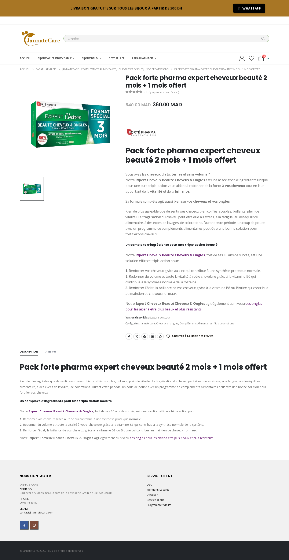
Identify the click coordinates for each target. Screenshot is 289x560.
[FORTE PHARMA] (141, 130)
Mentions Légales (158, 489)
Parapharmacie (142, 58)
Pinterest (144, 336)
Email (152, 336)
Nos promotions (224, 323)
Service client (155, 500)
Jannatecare (148, 323)
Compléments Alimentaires (196, 323)
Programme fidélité (159, 505)
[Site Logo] (40, 38)
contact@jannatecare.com (37, 512)
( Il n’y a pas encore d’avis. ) (161, 92)
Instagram (34, 525)
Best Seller (117, 58)
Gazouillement (136, 336)
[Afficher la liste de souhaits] (251, 58)
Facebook (128, 336)
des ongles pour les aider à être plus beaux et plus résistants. (172, 438)
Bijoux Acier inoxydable (55, 58)
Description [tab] (29, 351)
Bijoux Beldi (90, 58)
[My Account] (241, 58)
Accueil (25, 58)
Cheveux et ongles (167, 323)
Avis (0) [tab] (50, 351)
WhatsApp (160, 336)
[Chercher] (263, 38)
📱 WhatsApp (249, 8)
